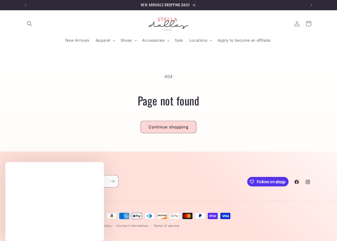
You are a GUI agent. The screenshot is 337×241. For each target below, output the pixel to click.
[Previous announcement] (25, 5)
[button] (29, 24)
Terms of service (166, 226)
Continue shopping (168, 126)
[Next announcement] (311, 5)
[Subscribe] (112, 181)
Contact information (132, 226)
